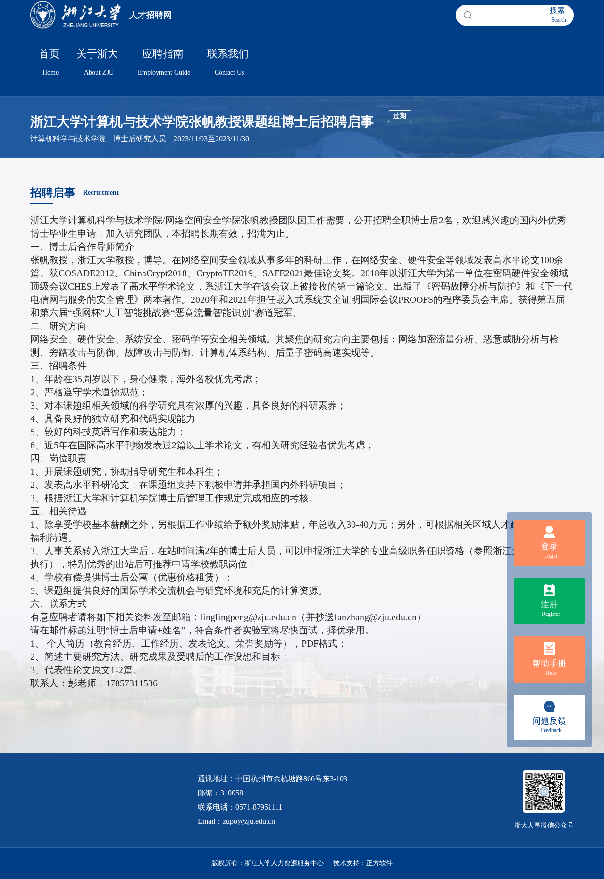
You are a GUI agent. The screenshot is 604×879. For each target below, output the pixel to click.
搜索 (558, 14)
